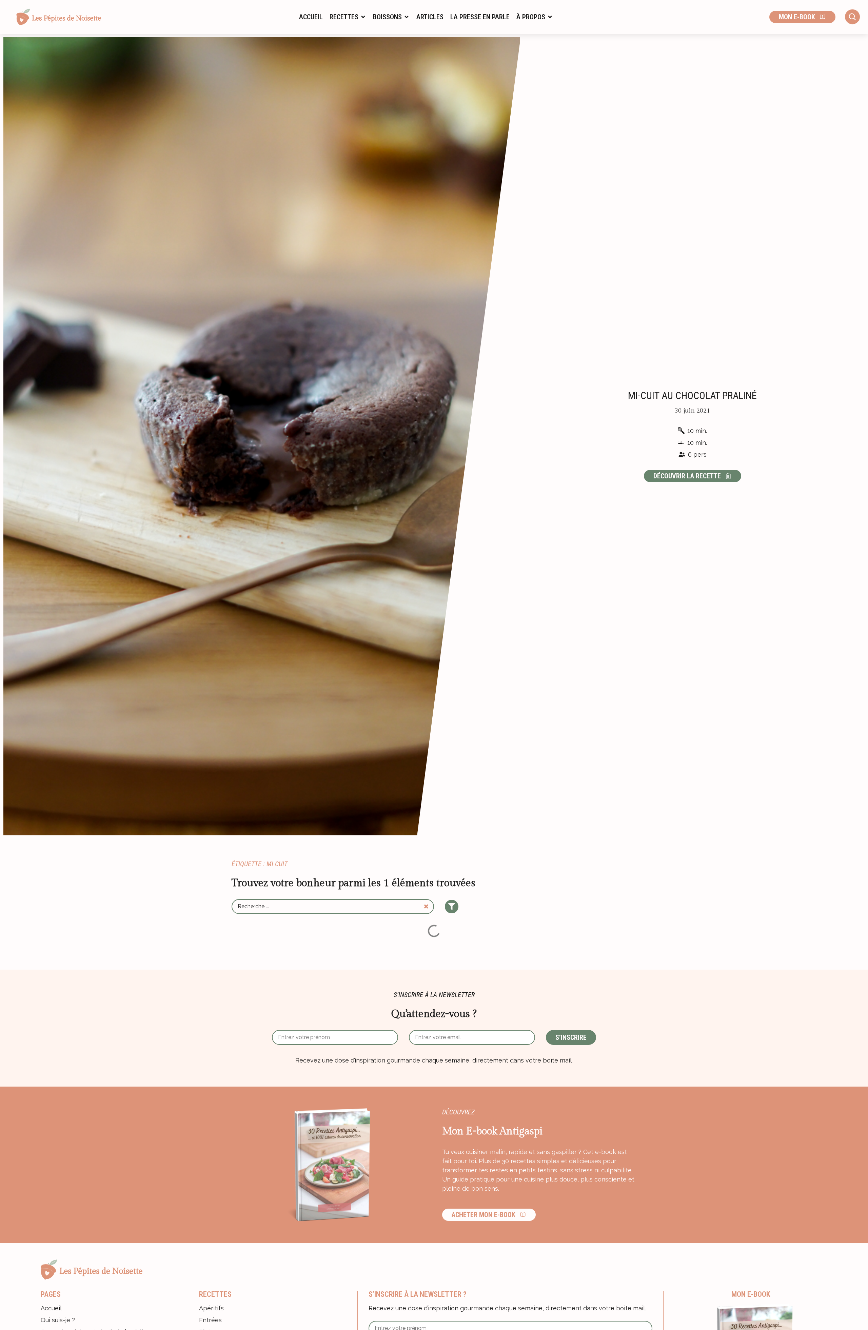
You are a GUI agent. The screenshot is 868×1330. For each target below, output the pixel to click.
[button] (348, 17)
